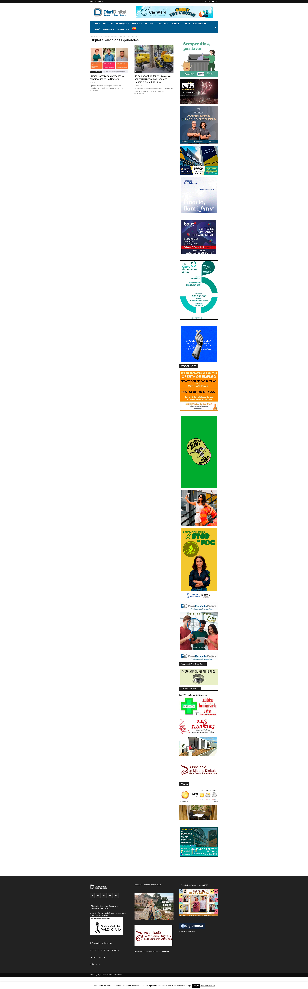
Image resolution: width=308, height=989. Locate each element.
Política (162, 24)
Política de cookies (143, 952)
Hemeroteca (123, 29)
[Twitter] (213, 1)
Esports (136, 24)
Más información (208, 986)
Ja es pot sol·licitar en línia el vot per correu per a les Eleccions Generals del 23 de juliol (153, 79)
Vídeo (187, 24)
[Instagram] (205, 1)
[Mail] (209, 1)
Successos (108, 24)
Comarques (121, 24)
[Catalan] (135, 30)
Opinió (97, 29)
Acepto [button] (196, 986)
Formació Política (95, 72)
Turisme (175, 24)
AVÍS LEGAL (95, 965)
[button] (215, 27)
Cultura (149, 24)
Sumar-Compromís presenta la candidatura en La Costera (107, 77)
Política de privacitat (160, 952)
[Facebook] (202, 1)
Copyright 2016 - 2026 (101, 943)
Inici (96, 24)
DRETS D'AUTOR (98, 957)
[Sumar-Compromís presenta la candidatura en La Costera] (109, 59)
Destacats (138, 72)
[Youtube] (216, 1)
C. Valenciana (199, 24)
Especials (107, 29)
